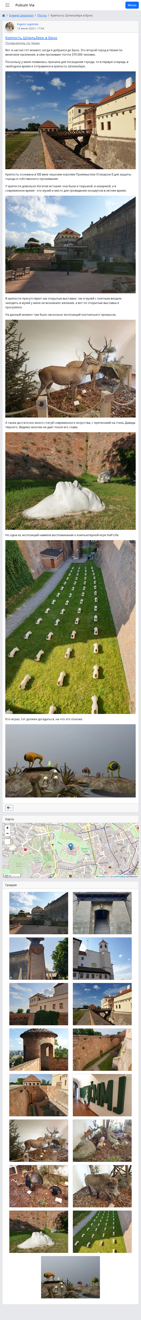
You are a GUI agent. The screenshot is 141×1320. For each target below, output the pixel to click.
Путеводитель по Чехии (22, 43)
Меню (132, 5)
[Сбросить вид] (7, 841)
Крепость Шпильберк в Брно (31, 37)
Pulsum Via (24, 5)
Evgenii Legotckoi (21, 15)
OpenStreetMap (117, 876)
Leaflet (102, 876)
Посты (42, 15)
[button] (70, 847)
